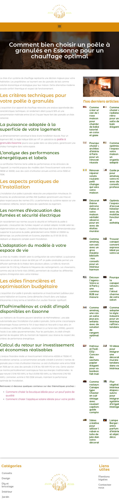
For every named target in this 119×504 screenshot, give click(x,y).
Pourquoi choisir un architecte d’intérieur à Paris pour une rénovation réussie (95, 153)
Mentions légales (104, 478)
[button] (59, 26)
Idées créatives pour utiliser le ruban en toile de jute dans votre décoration (96, 431)
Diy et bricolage (7, 485)
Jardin (5, 497)
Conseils (7, 473)
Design (6, 478)
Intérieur (7, 491)
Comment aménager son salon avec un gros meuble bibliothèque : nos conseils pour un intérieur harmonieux (96, 254)
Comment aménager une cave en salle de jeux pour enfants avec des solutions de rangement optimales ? (96, 323)
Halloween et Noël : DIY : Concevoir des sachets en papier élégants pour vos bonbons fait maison (96, 360)
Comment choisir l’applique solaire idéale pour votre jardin (40, 399)
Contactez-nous (105, 486)
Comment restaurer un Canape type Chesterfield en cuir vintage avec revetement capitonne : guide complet (96, 397)
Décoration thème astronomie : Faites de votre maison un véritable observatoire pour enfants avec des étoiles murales (97, 216)
